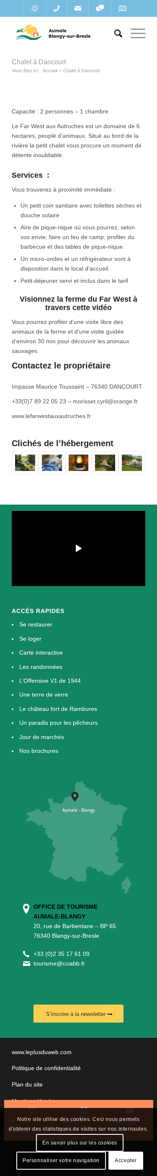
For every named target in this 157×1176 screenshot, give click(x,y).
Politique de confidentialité (46, 1068)
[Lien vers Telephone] (56, 8)
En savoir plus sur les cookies (79, 1143)
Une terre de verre (43, 694)
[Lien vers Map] (122, 8)
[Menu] (133, 33)
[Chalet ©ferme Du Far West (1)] (52, 462)
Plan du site (27, 1084)
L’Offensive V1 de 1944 (50, 680)
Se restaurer (35, 624)
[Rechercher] (114, 33)
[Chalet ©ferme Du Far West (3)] (105, 462)
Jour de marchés (41, 737)
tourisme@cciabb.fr (59, 963)
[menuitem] (114, 33)
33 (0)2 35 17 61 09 (63, 953)
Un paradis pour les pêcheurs (58, 722)
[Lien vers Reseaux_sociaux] (99, 8)
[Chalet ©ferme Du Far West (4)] (25, 462)
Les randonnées (40, 666)
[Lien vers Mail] (78, 8)
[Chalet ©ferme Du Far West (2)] (78, 462)
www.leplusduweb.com (42, 1052)
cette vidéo (92, 307)
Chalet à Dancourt (39, 62)
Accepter (126, 1160)
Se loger (30, 638)
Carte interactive (41, 652)
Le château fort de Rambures (58, 708)
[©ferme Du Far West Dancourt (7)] (131, 462)
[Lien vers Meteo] (34, 8)
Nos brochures (38, 750)
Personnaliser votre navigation (61, 1160)
